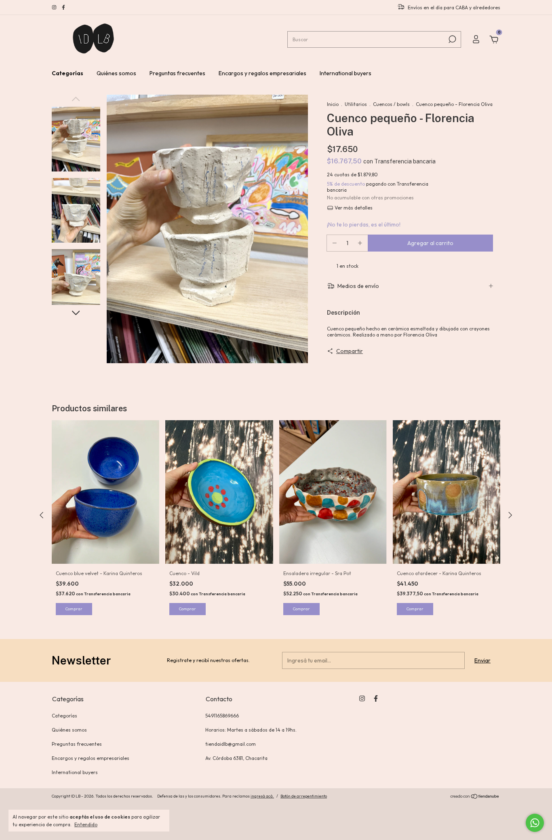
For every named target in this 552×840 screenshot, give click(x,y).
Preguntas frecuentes (177, 73)
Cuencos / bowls (391, 104)
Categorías (67, 73)
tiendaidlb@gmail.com (230, 744)
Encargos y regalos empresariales (262, 73)
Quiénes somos (116, 73)
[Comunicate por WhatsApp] (535, 823)
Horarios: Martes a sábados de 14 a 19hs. (251, 730)
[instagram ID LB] (55, 7)
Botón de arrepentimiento (303, 796)
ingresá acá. (262, 796)
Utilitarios (356, 104)
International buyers (345, 73)
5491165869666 (222, 716)
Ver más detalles (353, 208)
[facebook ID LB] (63, 7)
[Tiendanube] (475, 797)
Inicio (333, 104)
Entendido (85, 824)
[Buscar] (451, 39)
